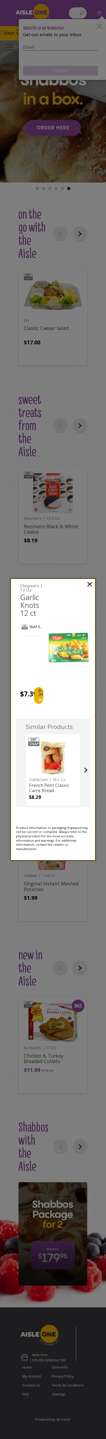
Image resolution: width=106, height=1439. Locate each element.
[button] (68, 647)
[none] (53, 770)
